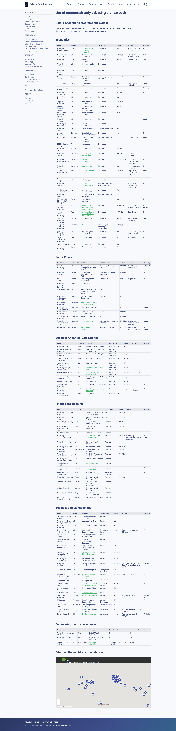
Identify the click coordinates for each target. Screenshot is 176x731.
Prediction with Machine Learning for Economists (88, 207)
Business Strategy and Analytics (94, 368)
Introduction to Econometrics (86, 328)
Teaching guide (30, 62)
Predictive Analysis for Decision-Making (94, 373)
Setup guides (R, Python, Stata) (36, 49)
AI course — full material (34, 90)
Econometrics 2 (91, 437)
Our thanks (29, 101)
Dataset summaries (32, 46)
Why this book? (30, 17)
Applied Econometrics (87, 160)
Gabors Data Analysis (40, 4)
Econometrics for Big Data (88, 171)
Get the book (30, 31)
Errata (27, 29)
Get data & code (31, 39)
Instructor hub (30, 59)
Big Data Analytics (89, 614)
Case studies (30, 24)
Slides (81, 4)
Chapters (28, 19)
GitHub (36, 722)
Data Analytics (87, 225)
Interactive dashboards (33, 44)
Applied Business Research (88, 575)
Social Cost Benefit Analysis (96, 643)
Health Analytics (87, 321)
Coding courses (31, 51)
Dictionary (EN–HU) (32, 82)
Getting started (30, 77)
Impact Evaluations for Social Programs (89, 303)
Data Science (87, 166)
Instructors (132, 4)
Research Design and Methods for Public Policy (88, 214)
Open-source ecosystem (34, 42)
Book (69, 4)
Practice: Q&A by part (33, 79)
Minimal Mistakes (66, 726)
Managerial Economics (94, 463)
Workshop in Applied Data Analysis (86, 155)
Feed (56, 722)
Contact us (29, 103)
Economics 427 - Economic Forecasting (88, 50)
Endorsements (30, 26)
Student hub (29, 75)
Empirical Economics (86, 184)
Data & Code (114, 4)
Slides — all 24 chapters (34, 22)
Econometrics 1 (91, 436)
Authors (28, 98)
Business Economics (89, 593)
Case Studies (95, 4)
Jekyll (57, 726)
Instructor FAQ (30, 64)
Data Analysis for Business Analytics (96, 390)
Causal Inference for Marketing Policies (89, 584)
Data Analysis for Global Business (88, 553)
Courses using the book (34, 66)
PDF (91, 185)
